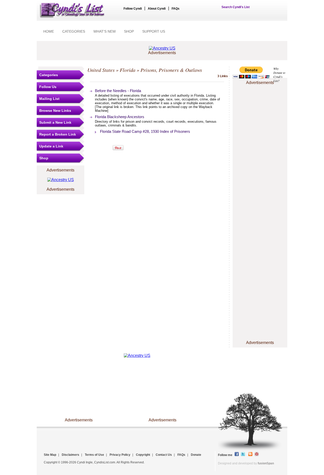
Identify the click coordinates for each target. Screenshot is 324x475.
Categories (48, 75)
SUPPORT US (153, 31)
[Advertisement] (260, 101)
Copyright (143, 455)
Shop (43, 158)
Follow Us (47, 87)
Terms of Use (94, 455)
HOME (48, 31)
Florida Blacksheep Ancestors (119, 117)
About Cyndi (157, 8)
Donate (196, 455)
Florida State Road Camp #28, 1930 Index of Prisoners (145, 131)
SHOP (129, 31)
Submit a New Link (55, 122)
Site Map (50, 455)
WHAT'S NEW (104, 31)
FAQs (175, 8)
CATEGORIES (73, 31)
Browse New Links (55, 111)
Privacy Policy (120, 455)
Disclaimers (70, 455)
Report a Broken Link (57, 134)
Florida (127, 70)
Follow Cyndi (133, 8)
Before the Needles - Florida (118, 91)
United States (101, 70)
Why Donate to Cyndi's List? (279, 75)
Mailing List (49, 99)
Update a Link (51, 146)
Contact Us (164, 455)
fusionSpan (266, 463)
